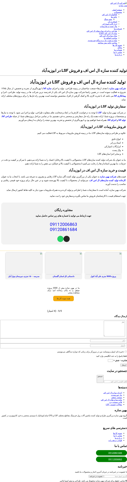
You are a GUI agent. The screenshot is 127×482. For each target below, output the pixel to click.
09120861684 (115, 453)
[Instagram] (67, 239)
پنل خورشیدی (116, 395)
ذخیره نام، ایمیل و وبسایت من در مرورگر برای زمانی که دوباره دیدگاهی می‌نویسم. (90, 352)
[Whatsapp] (60, 239)
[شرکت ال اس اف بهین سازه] (117, 5)
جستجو (100, 376)
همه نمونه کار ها (63, 298)
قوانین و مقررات (115, 440)
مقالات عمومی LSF (114, 404)
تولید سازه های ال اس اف (111, 400)
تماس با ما (117, 435)
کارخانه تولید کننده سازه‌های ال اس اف (108, 180)
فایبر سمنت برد (115, 402)
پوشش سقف (116, 397)
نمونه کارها (117, 433)
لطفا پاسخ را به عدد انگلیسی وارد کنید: (111, 356)
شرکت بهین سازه (108, 176)
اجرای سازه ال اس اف (112, 393)
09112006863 (115, 459)
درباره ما (118, 438)
